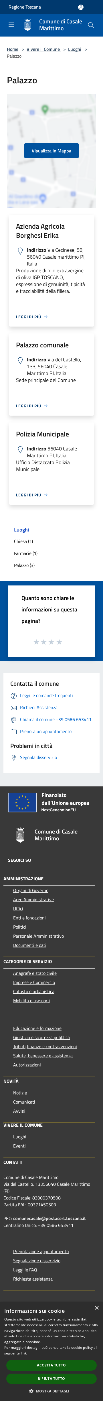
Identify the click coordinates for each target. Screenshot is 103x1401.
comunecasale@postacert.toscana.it (49, 1218)
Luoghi (74, 49)
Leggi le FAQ (25, 1269)
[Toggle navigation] (11, 24)
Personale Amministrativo (38, 936)
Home (12, 49)
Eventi (19, 1145)
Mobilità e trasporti (31, 1000)
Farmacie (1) (25, 553)
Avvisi (19, 1111)
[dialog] (51, 1351)
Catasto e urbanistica (33, 991)
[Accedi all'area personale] (80, 7)
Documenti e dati (29, 945)
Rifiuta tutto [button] (51, 1378)
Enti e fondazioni (29, 917)
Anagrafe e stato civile (35, 973)
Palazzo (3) (24, 565)
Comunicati (24, 1101)
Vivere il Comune (44, 49)
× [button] (96, 1308)
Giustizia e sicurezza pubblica (41, 1037)
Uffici (18, 908)
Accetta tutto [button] (51, 1365)
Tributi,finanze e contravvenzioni (45, 1046)
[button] (51, 1391)
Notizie (20, 1092)
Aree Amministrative (33, 899)
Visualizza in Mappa (51, 150)
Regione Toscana (25, 6)
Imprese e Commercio (34, 982)
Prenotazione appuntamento (41, 1251)
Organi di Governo (30, 890)
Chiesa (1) (23, 541)
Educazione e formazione (37, 1028)
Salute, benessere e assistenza (43, 1055)
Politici (19, 926)
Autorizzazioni (27, 1064)
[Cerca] (91, 25)
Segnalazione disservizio (36, 1260)
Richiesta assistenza (33, 1278)
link (24, 1353)
